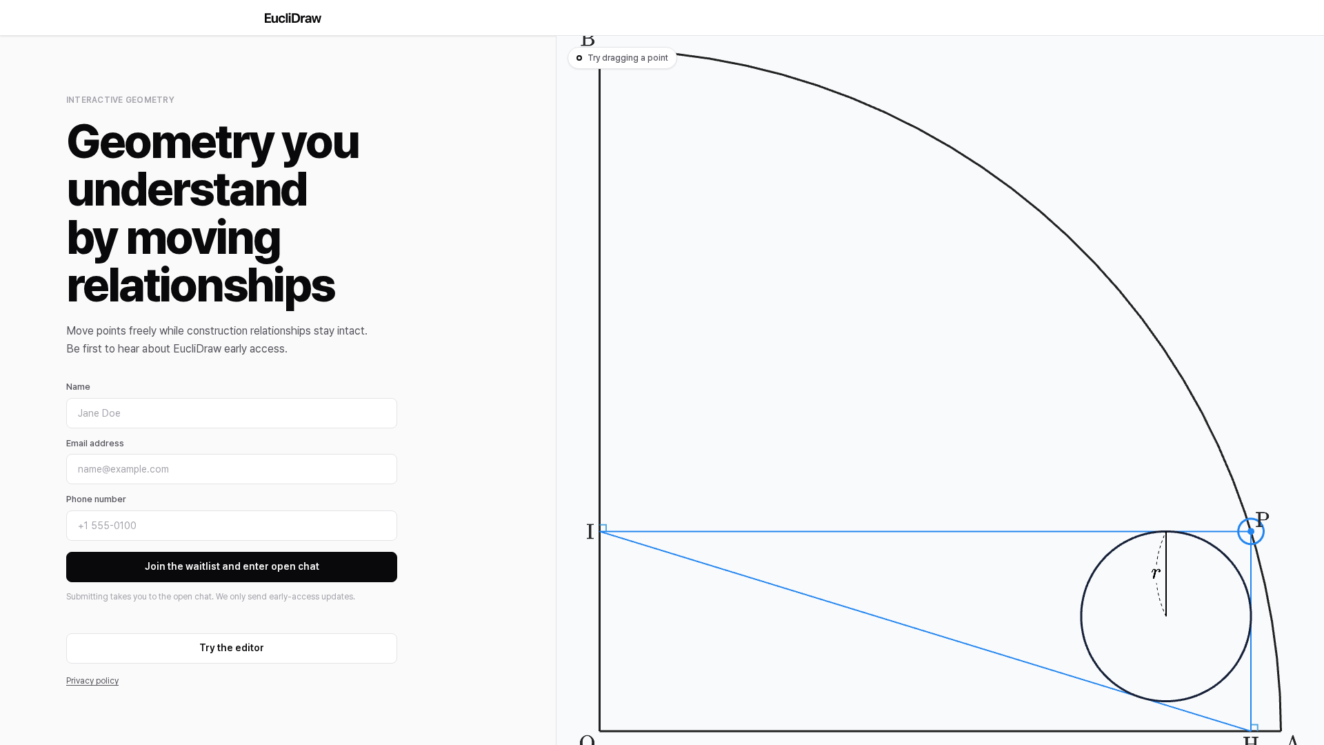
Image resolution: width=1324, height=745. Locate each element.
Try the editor (231, 647)
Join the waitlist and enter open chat (232, 566)
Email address (95, 443)
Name (78, 386)
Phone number (96, 499)
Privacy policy (92, 681)
